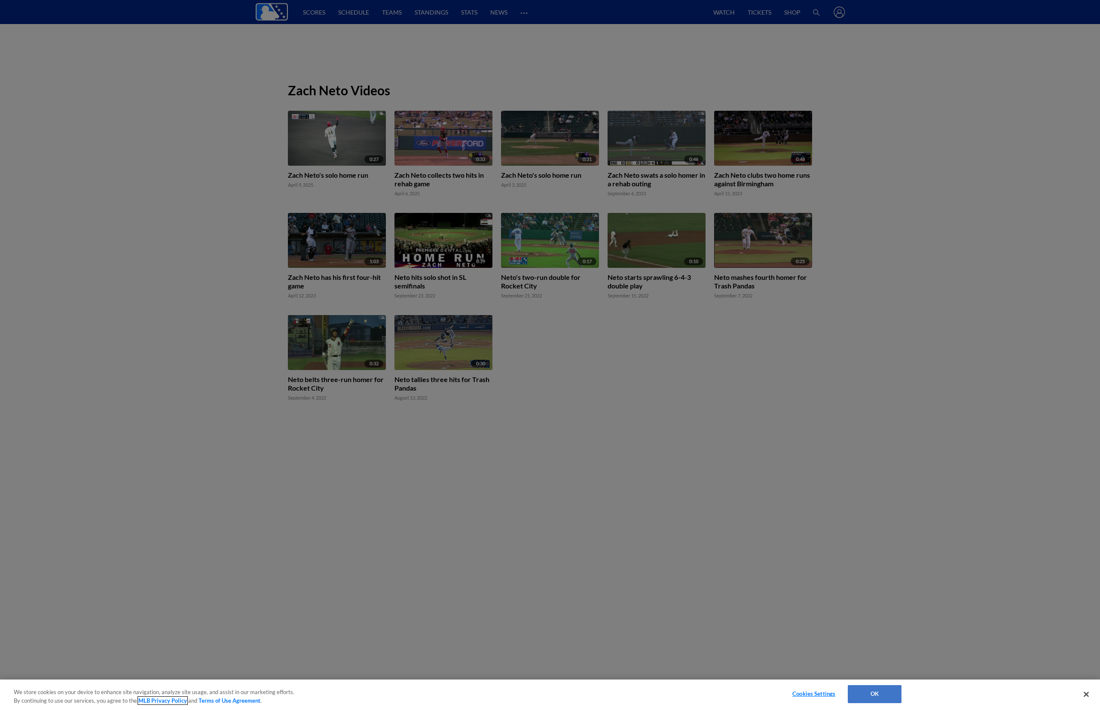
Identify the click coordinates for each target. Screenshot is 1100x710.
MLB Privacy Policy (162, 700)
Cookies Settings (813, 693)
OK (875, 693)
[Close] (1086, 694)
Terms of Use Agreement (229, 700)
